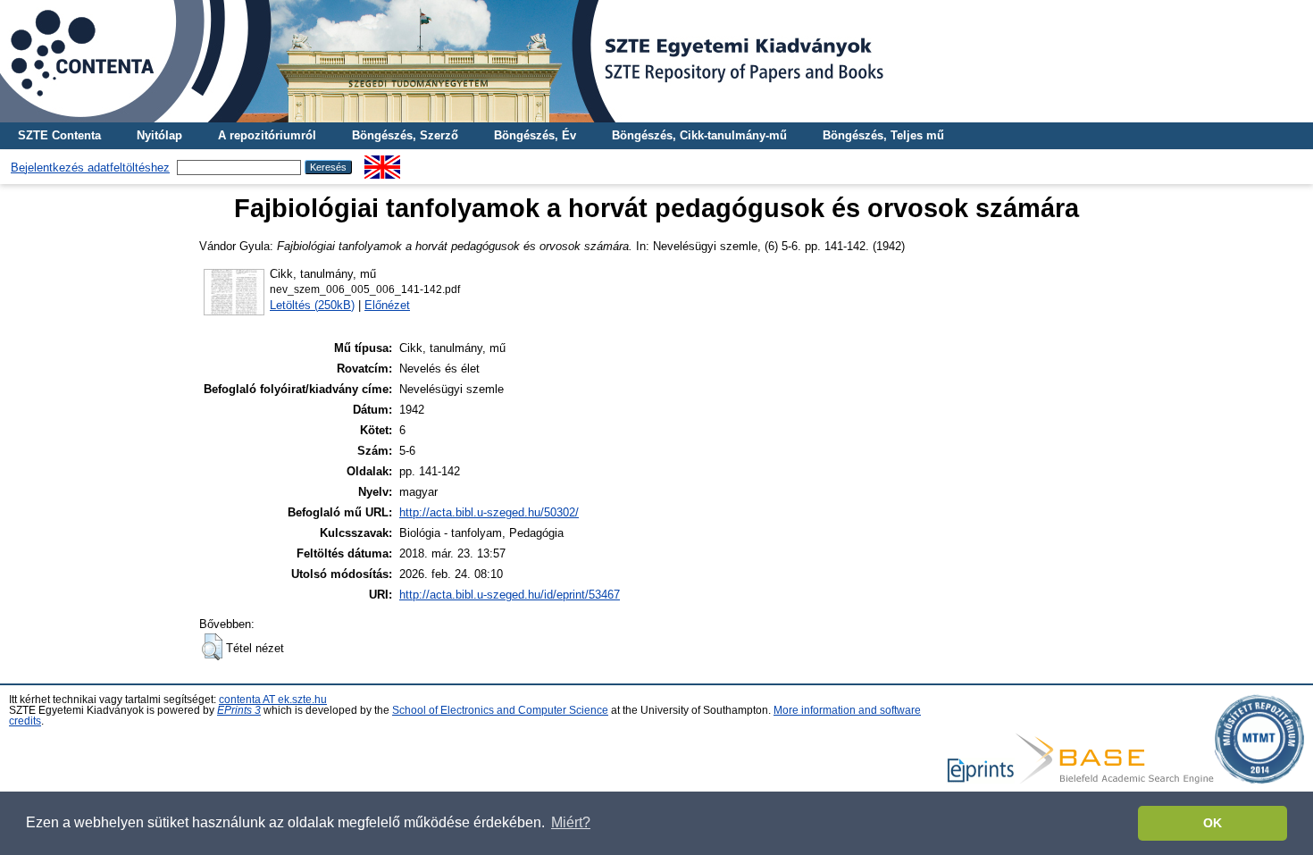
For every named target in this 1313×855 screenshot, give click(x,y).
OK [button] (1212, 823)
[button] (212, 646)
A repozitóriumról (267, 135)
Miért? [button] (570, 822)
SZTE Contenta (59, 135)
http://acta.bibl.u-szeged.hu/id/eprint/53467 (509, 594)
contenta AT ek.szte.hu (273, 699)
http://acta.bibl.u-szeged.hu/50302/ (489, 512)
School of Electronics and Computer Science (500, 710)
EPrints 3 (239, 710)
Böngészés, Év (535, 135)
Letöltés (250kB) (312, 305)
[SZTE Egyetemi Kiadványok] (656, 61)
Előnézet (387, 305)
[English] (382, 162)
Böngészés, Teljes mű (883, 135)
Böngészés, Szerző (405, 135)
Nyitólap (159, 135)
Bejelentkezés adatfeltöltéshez (90, 167)
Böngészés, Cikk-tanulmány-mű (699, 135)
